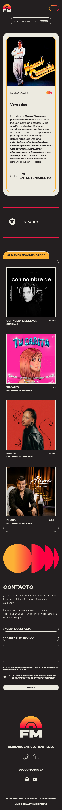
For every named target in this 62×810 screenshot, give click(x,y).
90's (34, 21)
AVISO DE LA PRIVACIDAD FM (31, 804)
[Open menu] (54, 8)
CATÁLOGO (26, 21)
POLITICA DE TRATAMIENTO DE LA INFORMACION (31, 798)
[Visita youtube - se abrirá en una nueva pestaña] (35, 779)
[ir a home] (7, 8)
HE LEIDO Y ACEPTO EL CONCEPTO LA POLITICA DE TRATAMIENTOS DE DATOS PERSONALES (35, 677)
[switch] (6, 676)
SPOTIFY (31, 221)
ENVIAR (31, 687)
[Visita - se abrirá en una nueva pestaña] (26, 757)
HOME (16, 21)
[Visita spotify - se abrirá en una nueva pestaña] (27, 779)
